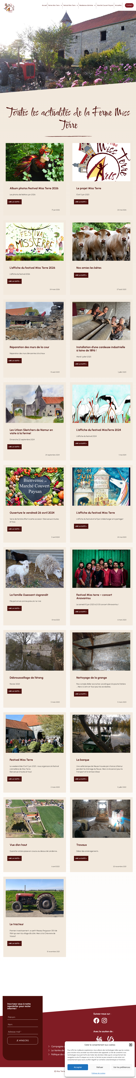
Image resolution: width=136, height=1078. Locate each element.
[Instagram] (104, 1021)
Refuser (100, 1067)
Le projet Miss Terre (88, 188)
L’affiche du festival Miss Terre (95, 512)
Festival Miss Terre (69, 5)
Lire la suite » (14, 202)
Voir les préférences (121, 1067)
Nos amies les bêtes (88, 267)
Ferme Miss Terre (54, 5)
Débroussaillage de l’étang (26, 677)
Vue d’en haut (18, 844)
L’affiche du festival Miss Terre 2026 (32, 267)
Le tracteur (17, 924)
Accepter (78, 1067)
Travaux (81, 844)
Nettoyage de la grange (91, 677)
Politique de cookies (98, 1073)
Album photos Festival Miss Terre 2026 (34, 188)
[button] (130, 1044)
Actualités (118, 5)
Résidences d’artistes (86, 5)
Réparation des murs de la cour (29, 347)
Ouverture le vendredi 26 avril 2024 (32, 512)
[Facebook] (96, 1021)
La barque (82, 759)
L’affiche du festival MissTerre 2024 (98, 430)
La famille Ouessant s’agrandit (29, 594)
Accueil (44, 5)
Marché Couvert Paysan (105, 5)
